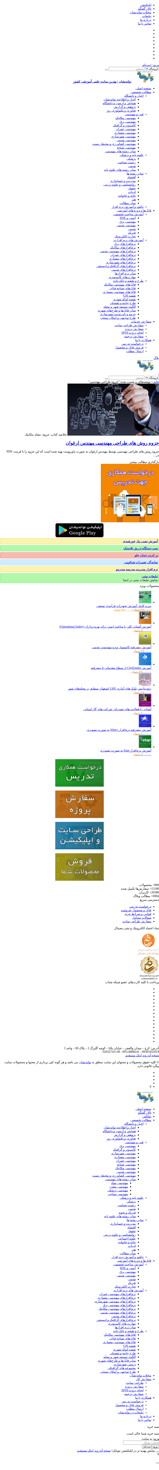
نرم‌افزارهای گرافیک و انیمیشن (116, 266)
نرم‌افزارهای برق (125, 243)
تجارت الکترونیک (125, 236)
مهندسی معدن (118, 1186)
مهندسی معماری (125, 132)
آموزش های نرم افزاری (128, 240)
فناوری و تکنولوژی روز (121, 110)
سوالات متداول (141, 917)
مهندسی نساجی (118, 1194)
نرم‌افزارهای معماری (122, 258)
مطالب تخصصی (140, 92)
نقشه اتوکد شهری (124, 299)
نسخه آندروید (150, 1055)
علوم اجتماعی (127, 1238)
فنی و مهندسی (134, 114)
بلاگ (156, 358)
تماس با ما (144, 23)
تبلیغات (146, 16)
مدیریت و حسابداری (123, 181)
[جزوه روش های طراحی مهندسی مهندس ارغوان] (113, 434)
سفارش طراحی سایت (129, 325)
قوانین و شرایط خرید (138, 914)
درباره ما (145, 19)
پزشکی (131, 158)
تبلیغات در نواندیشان (130, 1412)
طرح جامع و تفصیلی (123, 303)
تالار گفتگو (144, 8)
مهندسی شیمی (126, 140)
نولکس (146, 1116)
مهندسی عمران (126, 129)
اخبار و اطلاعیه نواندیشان (120, 99)
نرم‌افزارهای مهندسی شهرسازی (115, 1301)
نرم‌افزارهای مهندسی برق (119, 1305)
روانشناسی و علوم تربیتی (119, 184)
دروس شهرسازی (124, 1364)
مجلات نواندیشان (140, 12)
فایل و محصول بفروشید (136, 910)
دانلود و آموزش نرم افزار (127, 206)
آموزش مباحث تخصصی (128, 214)
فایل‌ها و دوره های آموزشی (134, 210)
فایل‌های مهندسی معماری (119, 292)
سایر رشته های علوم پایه (120, 169)
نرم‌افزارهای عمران (123, 255)
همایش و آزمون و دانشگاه (119, 103)
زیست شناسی (126, 162)
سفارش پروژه (134, 329)
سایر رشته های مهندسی (120, 151)
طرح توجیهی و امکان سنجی (118, 317)
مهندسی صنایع (126, 147)
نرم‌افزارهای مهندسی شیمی (118, 251)
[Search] (106, 69)
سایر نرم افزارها (125, 273)
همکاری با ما (143, 340)
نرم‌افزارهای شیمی (123, 269)
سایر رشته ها (135, 173)
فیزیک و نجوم (127, 1212)
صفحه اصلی (143, 88)
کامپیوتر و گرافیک (124, 125)
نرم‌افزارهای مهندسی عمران (117, 1294)
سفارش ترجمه (133, 336)
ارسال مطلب (134, 351)
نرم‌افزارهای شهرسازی (121, 262)
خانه (156, 381)
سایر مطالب (128, 203)
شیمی (132, 166)
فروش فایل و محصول (129, 347)
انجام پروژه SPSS (132, 332)
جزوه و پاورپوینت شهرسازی (118, 314)
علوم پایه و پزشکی (131, 155)
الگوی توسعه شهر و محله (119, 306)
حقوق (132, 188)
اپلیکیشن (145, 5)
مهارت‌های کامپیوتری (122, 277)
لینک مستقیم (133, 1055)
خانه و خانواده (127, 195)
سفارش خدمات (141, 321)
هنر (133, 199)
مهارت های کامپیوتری (122, 1323)
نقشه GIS (129, 295)
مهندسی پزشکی (117, 1190)
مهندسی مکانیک (125, 118)
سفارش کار (143, 1379)
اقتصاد (131, 177)
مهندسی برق (127, 121)
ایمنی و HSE (128, 218)
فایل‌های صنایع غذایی (122, 288)
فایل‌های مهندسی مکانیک (120, 284)
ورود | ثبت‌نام (150, 65)
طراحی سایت (134, 1382)
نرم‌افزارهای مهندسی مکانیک (117, 1308)
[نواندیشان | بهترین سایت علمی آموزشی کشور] (145, 370)
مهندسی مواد (119, 1183)
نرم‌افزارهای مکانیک (123, 247)
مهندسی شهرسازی (123, 136)
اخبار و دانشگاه (133, 95)
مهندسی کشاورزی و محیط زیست (114, 144)
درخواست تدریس (132, 343)
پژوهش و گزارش (125, 107)
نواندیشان (85, 1062)
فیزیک (132, 232)
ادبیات (132, 192)
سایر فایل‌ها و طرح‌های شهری (117, 310)
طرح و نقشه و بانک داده (128, 280)
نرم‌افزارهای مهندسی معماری (117, 1297)
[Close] (157, 1451)
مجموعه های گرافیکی (122, 1368)
